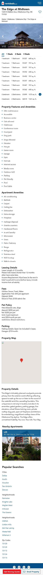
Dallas (4, 476)
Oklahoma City (21, 19)
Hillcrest (5, 509)
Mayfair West (7, 505)
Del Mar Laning (8, 528)
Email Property (32, 571)
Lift (5, 432)
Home (4, 19)
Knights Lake (7, 502)
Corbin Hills (6, 524)
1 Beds (9, 54)
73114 (4, 558)
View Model (40, 94)
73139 (4, 547)
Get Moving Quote (12, 571)
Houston (5, 483)
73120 (4, 544)
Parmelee (6, 498)
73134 (4, 554)
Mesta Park (6, 532)
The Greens (6, 512)
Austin (4, 479)
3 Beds (26, 54)
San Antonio (7, 486)
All (3, 54)
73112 (4, 551)
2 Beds (18, 54)
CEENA (5, 521)
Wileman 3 (6, 535)
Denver (5, 490)
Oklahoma (10, 19)
